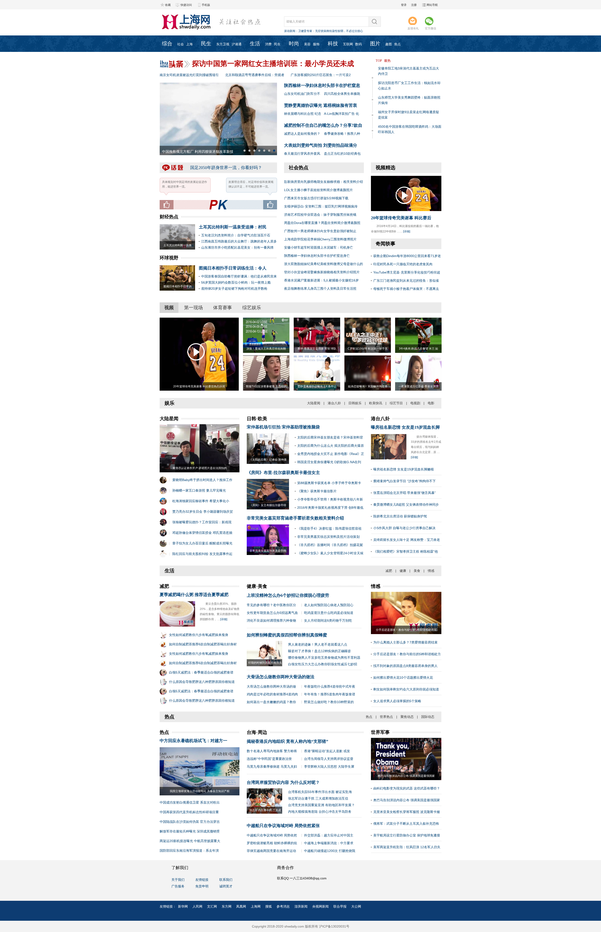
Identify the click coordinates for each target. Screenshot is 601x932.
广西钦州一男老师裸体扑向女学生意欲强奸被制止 (320, 231)
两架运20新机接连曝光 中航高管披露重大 (190, 841)
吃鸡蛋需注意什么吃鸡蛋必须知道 (328, 613)
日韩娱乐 (355, 403)
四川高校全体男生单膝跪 (342, 94)
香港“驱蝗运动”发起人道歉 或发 (327, 751)
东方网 (226, 906)
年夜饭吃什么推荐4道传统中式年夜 (329, 686)
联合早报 (340, 906)
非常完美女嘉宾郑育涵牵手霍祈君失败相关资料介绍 (295, 518)
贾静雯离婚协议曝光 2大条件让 (316, 386)
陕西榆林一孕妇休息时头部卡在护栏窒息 (322, 85)
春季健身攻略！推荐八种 (342, 133)
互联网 (348, 44)
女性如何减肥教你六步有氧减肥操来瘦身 (198, 635)
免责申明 (201, 886)
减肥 (388, 571)
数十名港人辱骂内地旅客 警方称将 (272, 751)
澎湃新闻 (301, 906)
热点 (369, 717)
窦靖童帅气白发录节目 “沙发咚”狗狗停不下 (404, 481)
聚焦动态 (407, 717)
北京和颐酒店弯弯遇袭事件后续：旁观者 (254, 75)
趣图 (388, 44)
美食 (417, 571)
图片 (375, 43)
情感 (431, 571)
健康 (403, 571)
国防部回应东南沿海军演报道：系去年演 (189, 850)
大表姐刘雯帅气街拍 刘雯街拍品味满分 (320, 145)
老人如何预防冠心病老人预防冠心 (328, 605)
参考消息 (283, 906)
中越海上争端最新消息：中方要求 (328, 843)
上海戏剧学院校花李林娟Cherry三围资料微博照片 (320, 239)
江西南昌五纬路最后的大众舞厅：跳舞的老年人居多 (239, 241)
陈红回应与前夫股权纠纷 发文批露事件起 (202, 554)
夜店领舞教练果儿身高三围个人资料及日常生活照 (320, 288)
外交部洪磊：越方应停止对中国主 (328, 835)
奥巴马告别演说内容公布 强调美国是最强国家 (406, 800)
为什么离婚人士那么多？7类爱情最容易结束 (405, 642)
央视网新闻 (320, 906)
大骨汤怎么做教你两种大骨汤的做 (271, 686)
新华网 (183, 906)
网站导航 (432, 5)
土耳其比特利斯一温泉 (177, 245)
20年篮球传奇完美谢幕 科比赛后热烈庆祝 (199, 386)
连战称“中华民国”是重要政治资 (269, 759)
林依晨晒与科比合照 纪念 (302, 114)
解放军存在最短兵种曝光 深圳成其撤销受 (190, 831)
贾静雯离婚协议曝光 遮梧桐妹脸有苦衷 (320, 105)
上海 (189, 44)
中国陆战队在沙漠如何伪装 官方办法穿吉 (190, 822)
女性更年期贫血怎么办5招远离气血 (272, 613)
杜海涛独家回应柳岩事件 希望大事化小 (200, 501)
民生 (206, 43)
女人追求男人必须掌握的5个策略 (397, 701)
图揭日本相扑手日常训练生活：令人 (232, 268)
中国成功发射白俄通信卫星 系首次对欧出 (190, 802)
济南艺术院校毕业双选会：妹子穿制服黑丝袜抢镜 (320, 214)
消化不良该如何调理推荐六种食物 (271, 620)
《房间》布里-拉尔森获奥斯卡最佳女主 (283, 472)
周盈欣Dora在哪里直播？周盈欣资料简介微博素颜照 (322, 223)
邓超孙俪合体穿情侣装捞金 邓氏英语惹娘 (202, 533)
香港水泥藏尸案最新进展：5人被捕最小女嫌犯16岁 (321, 280)
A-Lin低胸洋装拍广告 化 (341, 114)
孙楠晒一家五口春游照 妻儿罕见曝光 (199, 490)
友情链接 (201, 880)
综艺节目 (396, 403)
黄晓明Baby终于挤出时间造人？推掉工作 (202, 480)
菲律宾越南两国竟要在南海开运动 (271, 851)
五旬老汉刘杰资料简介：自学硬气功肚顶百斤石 (235, 235)
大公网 (356, 906)
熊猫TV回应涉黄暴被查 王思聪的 (266, 386)
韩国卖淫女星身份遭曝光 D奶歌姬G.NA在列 (329, 462)
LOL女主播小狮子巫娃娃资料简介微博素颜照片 (318, 190)
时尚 (294, 43)
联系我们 (225, 880)
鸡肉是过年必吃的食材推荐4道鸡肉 (272, 694)
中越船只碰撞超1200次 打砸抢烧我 (329, 851)
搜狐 (268, 906)
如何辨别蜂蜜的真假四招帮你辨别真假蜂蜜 (287, 635)
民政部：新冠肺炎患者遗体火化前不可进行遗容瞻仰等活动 (334, 31)
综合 (167, 43)
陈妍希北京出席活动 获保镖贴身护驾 (400, 516)
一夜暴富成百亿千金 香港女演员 (418, 386)
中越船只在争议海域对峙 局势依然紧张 (283, 825)
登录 (404, 5)
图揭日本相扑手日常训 (177, 286)
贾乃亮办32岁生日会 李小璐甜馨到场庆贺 (202, 511)
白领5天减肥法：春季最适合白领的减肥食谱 (201, 672)
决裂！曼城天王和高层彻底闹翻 (266, 348)
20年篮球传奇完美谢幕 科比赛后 (401, 218)
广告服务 (178, 886)
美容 (307, 44)
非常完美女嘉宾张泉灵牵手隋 (268, 550)
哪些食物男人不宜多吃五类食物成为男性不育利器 (324, 657)
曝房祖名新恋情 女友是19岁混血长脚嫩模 (403, 469)
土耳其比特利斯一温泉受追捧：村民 (232, 227)
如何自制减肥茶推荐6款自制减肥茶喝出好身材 (203, 644)
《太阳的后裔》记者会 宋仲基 (268, 459)
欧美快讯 (375, 403)
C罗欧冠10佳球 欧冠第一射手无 (368, 348)
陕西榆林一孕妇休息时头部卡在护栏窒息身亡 (317, 256)
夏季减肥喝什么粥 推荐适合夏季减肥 (194, 594)
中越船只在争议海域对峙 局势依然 (272, 835)
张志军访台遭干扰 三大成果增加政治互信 (318, 798)
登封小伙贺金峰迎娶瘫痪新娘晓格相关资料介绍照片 (322, 272)
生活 (255, 43)
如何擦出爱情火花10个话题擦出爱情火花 (403, 677)
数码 (358, 44)
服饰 (316, 44)
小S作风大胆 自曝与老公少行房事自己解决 (404, 528)
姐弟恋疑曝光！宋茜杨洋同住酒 (367, 386)
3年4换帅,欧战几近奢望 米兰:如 (418, 348)
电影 (431, 403)
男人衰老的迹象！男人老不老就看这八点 (317, 644)
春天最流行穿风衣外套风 (302, 153)
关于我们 (178, 880)
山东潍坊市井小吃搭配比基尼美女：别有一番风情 (237, 247)
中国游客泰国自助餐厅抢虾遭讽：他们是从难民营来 (239, 276)
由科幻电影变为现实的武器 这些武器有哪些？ (406, 788)
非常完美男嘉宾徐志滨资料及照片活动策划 (328, 537)
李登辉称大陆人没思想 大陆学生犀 (329, 766)
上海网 (256, 906)
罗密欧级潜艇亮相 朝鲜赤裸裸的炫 (272, 843)
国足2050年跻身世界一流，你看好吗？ (226, 167)
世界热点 (386, 717)
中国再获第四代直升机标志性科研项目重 (189, 812)
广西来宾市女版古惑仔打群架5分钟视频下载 (316, 198)
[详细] (406, 231)
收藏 (168, 5)
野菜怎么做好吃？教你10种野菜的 (329, 702)
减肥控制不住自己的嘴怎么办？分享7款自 (323, 125)
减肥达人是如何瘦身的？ (302, 133)
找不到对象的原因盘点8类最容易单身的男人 (405, 666)
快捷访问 (186, 5)
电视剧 (415, 403)
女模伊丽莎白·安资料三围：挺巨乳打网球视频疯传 (321, 206)
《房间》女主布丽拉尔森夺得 (268, 505)
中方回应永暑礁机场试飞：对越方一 (193, 740)
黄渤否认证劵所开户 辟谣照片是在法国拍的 (200, 468)
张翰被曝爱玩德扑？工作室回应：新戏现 (201, 522)
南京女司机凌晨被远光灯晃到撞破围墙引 (189, 75)
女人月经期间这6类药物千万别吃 (328, 620)
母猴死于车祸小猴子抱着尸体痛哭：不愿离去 (406, 289)
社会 (180, 44)
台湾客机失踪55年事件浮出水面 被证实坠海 (320, 792)
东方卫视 (222, 44)
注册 (414, 5)
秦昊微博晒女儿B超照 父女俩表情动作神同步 (406, 504)
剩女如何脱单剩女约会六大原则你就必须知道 (406, 689)
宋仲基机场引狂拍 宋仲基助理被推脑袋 (283, 427)
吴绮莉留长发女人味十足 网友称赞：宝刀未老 (406, 540)
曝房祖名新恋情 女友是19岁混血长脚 (405, 427)
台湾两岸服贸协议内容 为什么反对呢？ (283, 782)
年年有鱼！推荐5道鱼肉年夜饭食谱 (329, 694)
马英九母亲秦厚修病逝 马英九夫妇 (272, 766)
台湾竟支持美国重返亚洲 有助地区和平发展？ (321, 805)
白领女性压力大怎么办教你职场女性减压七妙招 (322, 664)
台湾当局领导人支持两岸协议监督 (328, 759)
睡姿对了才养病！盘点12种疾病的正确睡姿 (319, 651)
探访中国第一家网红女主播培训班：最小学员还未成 (273, 63)
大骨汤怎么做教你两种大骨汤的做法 (280, 676)
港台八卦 (334, 403)
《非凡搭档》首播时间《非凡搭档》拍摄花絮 (330, 545)
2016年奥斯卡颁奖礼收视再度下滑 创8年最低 (330, 507)
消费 (268, 44)
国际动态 (427, 717)
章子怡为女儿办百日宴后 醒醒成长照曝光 (202, 543)
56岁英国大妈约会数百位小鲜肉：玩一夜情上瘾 (236, 282)
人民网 (197, 906)
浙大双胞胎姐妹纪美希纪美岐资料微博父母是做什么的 (323, 264)
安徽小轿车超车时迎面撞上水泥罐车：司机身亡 (318, 247)
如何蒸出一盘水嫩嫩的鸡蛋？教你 (271, 702)
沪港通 (237, 44)
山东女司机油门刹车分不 (302, 94)
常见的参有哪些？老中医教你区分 (271, 605)
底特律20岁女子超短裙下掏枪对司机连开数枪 (234, 288)
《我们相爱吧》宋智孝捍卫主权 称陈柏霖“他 (405, 551)
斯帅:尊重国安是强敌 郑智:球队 (317, 348)
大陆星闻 (313, 403)
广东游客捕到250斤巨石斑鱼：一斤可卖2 (321, 75)
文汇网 (212, 906)
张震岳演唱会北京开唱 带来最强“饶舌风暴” (404, 493)
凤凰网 (241, 906)
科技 (333, 43)
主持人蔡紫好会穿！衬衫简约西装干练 (192, 152)
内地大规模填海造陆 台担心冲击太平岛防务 (319, 811)
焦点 (397, 44)
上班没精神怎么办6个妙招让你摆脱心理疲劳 (288, 595)
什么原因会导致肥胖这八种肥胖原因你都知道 (202, 682)
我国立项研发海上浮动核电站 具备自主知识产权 (200, 791)
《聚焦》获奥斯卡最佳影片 (317, 491)
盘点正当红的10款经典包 (342, 153)
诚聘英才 (225, 886)
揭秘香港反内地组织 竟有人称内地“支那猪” (287, 741)
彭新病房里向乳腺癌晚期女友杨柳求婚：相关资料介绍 (323, 182)
